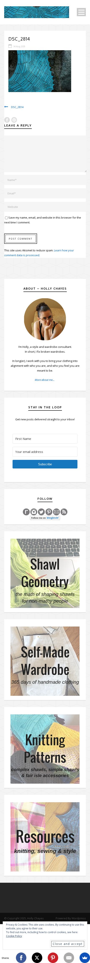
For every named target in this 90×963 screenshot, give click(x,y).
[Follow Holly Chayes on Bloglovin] (45, 518)
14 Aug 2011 (19, 46)
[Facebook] (21, 957)
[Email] (69, 957)
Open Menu (81, 12)
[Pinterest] (53, 957)
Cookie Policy (14, 936)
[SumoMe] (85, 957)
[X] (37, 957)
